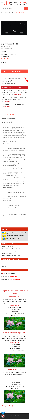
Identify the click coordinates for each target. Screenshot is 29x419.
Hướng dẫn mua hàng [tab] (8, 118)
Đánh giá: (3, 51)
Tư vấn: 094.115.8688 (15, 309)
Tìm (26, 8)
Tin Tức (4, 264)
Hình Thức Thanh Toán (7, 246)
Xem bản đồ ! (15, 315)
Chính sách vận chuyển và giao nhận (11, 255)
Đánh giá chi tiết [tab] (7, 122)
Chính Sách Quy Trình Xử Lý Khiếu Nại (11, 251)
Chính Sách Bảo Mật (7, 253)
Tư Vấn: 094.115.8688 (15, 344)
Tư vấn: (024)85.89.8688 (15, 307)
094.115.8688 (15, 311)
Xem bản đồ (15, 353)
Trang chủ (3, 12)
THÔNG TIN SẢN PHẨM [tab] (8, 114)
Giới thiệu (4, 261)
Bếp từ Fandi (10, 12)
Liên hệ (4, 266)
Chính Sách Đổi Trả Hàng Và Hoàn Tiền (11, 248)
